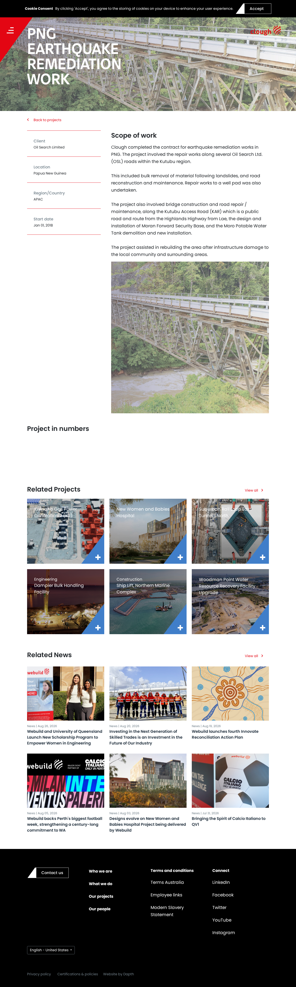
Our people (100, 909)
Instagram (223, 933)
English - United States (49, 950)
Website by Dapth (118, 974)
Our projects (101, 896)
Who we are (100, 871)
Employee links (166, 895)
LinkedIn (221, 882)
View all (251, 490)
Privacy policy (39, 974)
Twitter (219, 907)
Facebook (223, 895)
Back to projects (47, 119)
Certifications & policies (77, 974)
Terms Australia (167, 882)
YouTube (221, 920)
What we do (100, 883)
